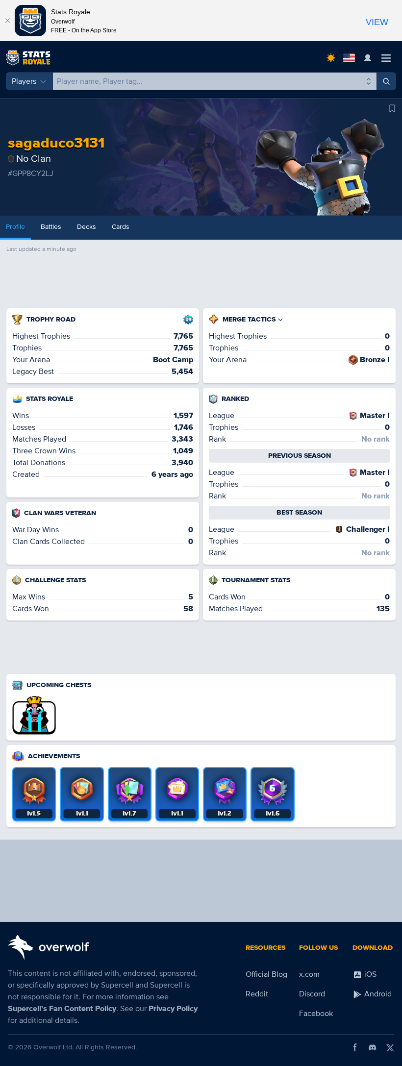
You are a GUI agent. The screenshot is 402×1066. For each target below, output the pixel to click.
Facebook (316, 1013)
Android (377, 994)
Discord (312, 994)
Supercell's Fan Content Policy (62, 1009)
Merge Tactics (249, 319)
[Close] (7, 21)
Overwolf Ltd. (53, 1047)
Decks (86, 227)
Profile (15, 227)
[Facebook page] (355, 1047)
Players (24, 81)
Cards (120, 227)
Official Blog (266, 974)
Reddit (257, 994)
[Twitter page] (390, 1047)
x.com (309, 974)
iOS (369, 974)
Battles (51, 227)
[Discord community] (373, 1047)
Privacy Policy (173, 1009)
